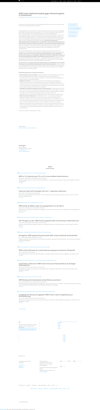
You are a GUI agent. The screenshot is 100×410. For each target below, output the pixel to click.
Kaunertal (35, 267)
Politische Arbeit (36, 17)
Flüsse (26, 193)
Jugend (64, 1)
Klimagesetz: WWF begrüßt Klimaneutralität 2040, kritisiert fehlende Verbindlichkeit (48, 235)
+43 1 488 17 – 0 (22, 364)
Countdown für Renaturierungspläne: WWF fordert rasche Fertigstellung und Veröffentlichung (46, 295)
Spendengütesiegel (43, 371)
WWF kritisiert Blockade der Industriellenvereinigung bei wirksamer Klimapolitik (47, 250)
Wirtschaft (69, 1)
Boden (26, 17)
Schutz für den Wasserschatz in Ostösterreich (28, 127)
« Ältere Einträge (22, 308)
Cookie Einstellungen (42, 385)
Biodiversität (29, 207)
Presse (75, 1)
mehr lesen (21, 182)
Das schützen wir (32, 4)
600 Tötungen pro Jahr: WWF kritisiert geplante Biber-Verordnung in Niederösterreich (49, 221)
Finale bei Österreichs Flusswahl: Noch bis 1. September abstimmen (42, 191)
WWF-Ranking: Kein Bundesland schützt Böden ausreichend (40, 280)
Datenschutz (34, 385)
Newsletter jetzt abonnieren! (27, 329)
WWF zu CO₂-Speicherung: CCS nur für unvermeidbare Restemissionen (43, 176)
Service (78, 1)
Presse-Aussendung (43, 17)
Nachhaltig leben (32, 6)
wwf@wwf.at (21, 366)
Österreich (30, 17)
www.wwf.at (21, 367)
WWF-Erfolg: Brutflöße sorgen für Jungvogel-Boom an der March (41, 206)
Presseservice (73, 32)
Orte (52, 4)
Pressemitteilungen (75, 28)
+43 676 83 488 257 (22, 150)
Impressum (28, 385)
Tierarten (44, 4)
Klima (26, 178)
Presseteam (73, 36)
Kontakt (52, 385)
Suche (68, 388)
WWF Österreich (54, 1)
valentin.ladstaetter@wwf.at (24, 151)
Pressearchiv (73, 24)
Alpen (26, 267)
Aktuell (77, 3)
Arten (26, 207)
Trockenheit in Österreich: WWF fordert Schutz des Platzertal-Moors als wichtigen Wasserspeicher (47, 264)
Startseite (2, 409)
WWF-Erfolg (42, 207)
